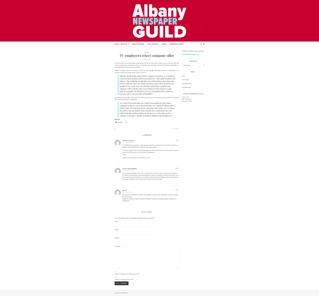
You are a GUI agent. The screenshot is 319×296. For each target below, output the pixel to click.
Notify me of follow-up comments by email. (127, 274)
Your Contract (153, 44)
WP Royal (125, 293)
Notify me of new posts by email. (124, 279)
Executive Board (138, 44)
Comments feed (186, 83)
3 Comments (175, 128)
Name (117, 221)
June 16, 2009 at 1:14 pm (127, 192)
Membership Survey (177, 44)
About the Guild (121, 44)
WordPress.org (186, 87)
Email (117, 229)
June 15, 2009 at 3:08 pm (127, 142)
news (147, 52)
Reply (177, 140)
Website (117, 238)
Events (164, 44)
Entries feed (185, 79)
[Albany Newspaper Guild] (159, 20)
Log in (183, 76)
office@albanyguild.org (192, 54)
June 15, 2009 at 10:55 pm (128, 170)
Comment (117, 246)
